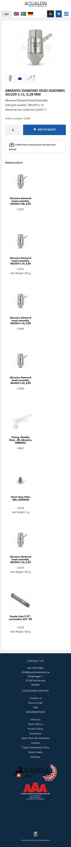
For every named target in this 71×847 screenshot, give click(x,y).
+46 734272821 (35, 668)
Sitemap (35, 757)
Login (6, 13)
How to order (35, 703)
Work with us (35, 724)
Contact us (35, 698)
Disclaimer (35, 733)
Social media (35, 752)
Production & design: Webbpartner (35, 840)
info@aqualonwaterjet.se (35, 672)
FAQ (35, 707)
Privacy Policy (35, 728)
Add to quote (47, 129)
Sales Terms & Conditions (35, 738)
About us (35, 719)
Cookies (35, 743)
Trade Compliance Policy (35, 747)
